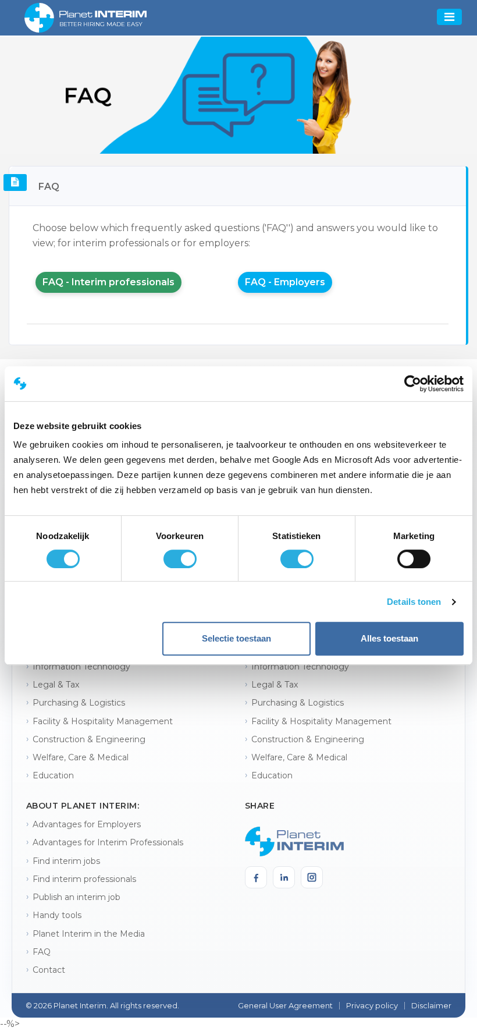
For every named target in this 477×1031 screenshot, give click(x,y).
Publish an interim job (76, 897)
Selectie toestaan (236, 638)
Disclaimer (431, 1005)
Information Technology (81, 666)
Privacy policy (372, 1005)
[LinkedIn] (284, 877)
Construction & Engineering (89, 739)
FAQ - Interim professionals (108, 282)
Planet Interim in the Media (89, 934)
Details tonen (414, 602)
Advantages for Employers (87, 824)
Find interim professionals (84, 879)
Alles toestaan (389, 638)
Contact (49, 970)
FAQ (42, 952)
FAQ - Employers (285, 282)
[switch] (180, 559)
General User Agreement (285, 1005)
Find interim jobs (66, 861)
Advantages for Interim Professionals (108, 842)
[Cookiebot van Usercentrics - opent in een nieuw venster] (413, 383)
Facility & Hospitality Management (103, 721)
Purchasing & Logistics (79, 702)
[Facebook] (256, 877)
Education (53, 775)
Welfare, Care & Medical (81, 757)
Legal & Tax (56, 684)
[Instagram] (312, 877)
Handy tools (57, 915)
